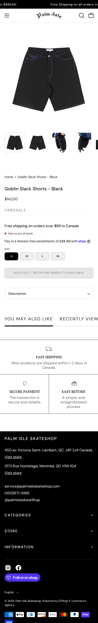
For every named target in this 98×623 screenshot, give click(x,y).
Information (19, 547)
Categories (18, 515)
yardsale (15, 210)
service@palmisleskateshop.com (32, 486)
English (9, 592)
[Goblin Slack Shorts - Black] (15, 143)
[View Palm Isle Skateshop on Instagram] (8, 567)
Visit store (13, 457)
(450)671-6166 (17, 493)
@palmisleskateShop (22, 499)
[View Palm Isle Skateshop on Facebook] (18, 567)
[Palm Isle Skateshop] (49, 15)
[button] (81, 15)
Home (9, 177)
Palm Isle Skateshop (28, 601)
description (17, 293)
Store (11, 531)
